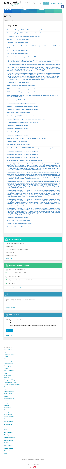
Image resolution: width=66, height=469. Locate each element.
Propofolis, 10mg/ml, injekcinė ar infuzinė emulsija (20, 116)
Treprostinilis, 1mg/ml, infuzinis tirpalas (18, 100)
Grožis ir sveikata (8, 443)
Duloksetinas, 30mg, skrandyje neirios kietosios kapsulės (22, 227)
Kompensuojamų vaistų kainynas (12, 384)
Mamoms (6, 400)
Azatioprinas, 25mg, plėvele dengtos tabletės (19, 223)
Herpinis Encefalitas (11, 255)
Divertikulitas (9, 246)
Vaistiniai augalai (8, 393)
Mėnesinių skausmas (9, 398)
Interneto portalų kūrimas (33, 464)
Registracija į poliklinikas (10, 370)
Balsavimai (9, 335)
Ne (10, 322)
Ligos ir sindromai (8, 8)
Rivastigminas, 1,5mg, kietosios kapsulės (18, 82)
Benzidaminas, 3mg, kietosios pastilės (17, 50)
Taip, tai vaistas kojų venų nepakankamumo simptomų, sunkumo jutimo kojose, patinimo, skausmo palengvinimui (33, 326)
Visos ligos (9, 258)
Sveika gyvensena (41, 8)
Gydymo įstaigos (8, 366)
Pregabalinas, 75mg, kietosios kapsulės (17, 125)
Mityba (5, 429)
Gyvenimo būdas (8, 424)
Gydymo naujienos (8, 432)
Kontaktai (53, 3)
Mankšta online (7, 427)
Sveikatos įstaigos (24, 8)
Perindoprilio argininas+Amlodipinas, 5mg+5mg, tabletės (22, 122)
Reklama (60, 3)
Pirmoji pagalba (7, 407)
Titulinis (6, 20)
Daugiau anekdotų (11, 307)
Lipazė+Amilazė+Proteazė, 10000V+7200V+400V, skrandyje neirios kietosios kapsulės (30, 148)
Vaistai (16, 8)
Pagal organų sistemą (9, 354)
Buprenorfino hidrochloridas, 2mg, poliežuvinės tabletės (22, 57)
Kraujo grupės (7, 403)
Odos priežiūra (7, 451)
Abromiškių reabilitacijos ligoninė (17, 269)
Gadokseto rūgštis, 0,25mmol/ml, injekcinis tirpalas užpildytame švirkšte (26, 119)
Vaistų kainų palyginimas (10, 386)
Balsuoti (9, 330)
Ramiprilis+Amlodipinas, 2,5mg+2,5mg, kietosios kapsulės (22, 106)
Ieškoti (46, 3)
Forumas (57, 8)
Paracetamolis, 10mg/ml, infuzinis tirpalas (18, 144)
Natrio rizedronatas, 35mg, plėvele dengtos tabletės (21, 85)
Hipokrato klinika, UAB (14, 276)
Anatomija (6, 405)
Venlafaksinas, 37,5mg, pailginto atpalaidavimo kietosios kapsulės (25, 30)
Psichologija (7, 435)
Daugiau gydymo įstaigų (15, 287)
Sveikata (33, 8)
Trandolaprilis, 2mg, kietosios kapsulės (17, 42)
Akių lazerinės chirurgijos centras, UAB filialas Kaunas (22, 280)
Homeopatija (49, 8)
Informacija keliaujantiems (10, 412)
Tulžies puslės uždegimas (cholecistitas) (17, 249)
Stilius (5, 453)
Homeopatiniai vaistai (9, 391)
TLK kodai (6, 356)
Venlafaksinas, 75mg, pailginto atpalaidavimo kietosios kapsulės (24, 33)
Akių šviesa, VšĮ (12, 283)
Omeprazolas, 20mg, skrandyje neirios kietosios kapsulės (22, 154)
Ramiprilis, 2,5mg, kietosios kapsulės (17, 141)
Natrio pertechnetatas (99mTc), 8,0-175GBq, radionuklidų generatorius (26, 138)
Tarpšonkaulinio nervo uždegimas (15, 243)
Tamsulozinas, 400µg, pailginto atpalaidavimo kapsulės (22, 103)
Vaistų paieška (7, 375)
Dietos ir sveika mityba (9, 437)
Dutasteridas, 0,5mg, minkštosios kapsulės (18, 112)
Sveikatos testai (8, 414)
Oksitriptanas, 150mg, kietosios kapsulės (18, 39)
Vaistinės (6, 368)
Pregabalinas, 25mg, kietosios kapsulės (17, 128)
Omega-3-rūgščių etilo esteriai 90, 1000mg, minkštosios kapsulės (24, 160)
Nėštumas (6, 358)
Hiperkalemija (10, 252)
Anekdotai (6, 419)
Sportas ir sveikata (8, 448)
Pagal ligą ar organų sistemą (10, 382)
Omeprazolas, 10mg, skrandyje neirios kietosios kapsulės (22, 151)
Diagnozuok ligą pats (9, 361)
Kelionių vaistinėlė (8, 409)
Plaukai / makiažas (8, 445)
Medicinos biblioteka (9, 416)
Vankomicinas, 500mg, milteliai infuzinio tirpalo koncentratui (23, 36)
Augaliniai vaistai (8, 389)
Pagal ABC (6, 352)
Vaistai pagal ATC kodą (9, 380)
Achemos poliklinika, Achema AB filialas (18, 273)
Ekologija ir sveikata (8, 440)
